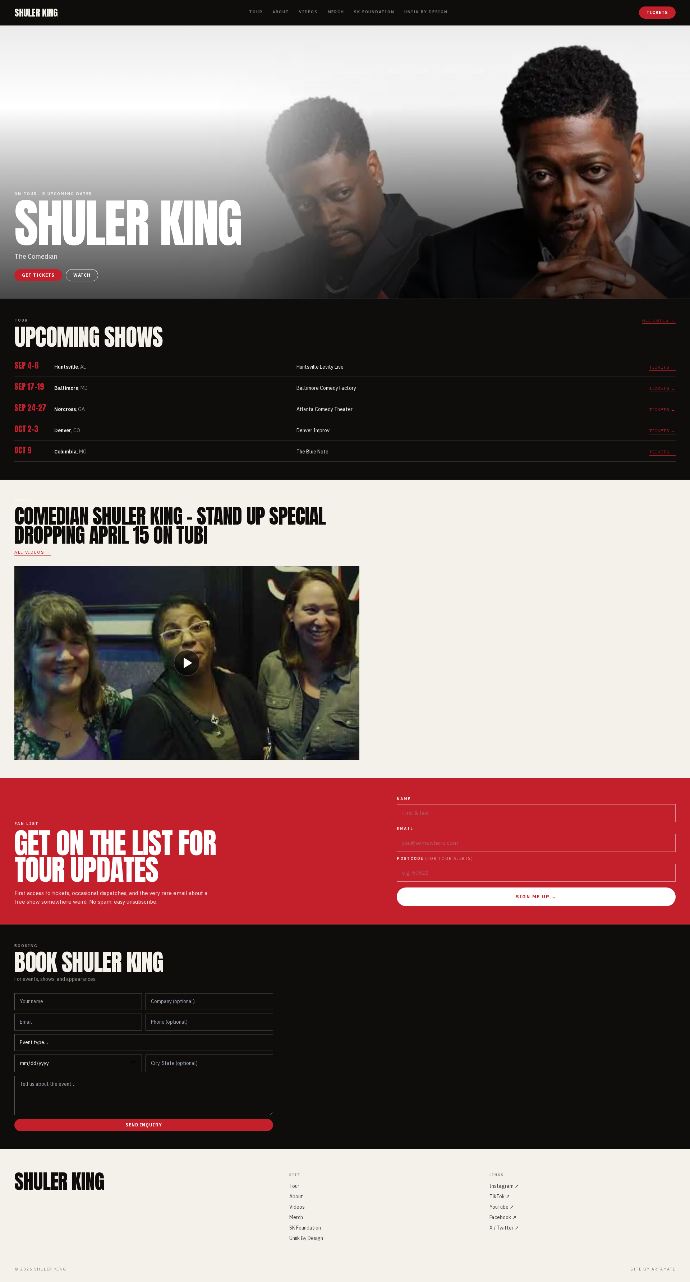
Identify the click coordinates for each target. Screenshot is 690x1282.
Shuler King (36, 12)
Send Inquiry (143, 1124)
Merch (336, 11)
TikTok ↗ (499, 1196)
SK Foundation (374, 11)
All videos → (32, 552)
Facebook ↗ (502, 1217)
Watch (82, 275)
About (280, 11)
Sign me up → (536, 897)
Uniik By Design (425, 11)
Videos (308, 11)
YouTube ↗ (501, 1207)
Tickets (657, 12)
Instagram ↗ (504, 1186)
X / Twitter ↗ (504, 1228)
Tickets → (662, 367)
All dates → (659, 320)
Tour (255, 11)
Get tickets (38, 275)
